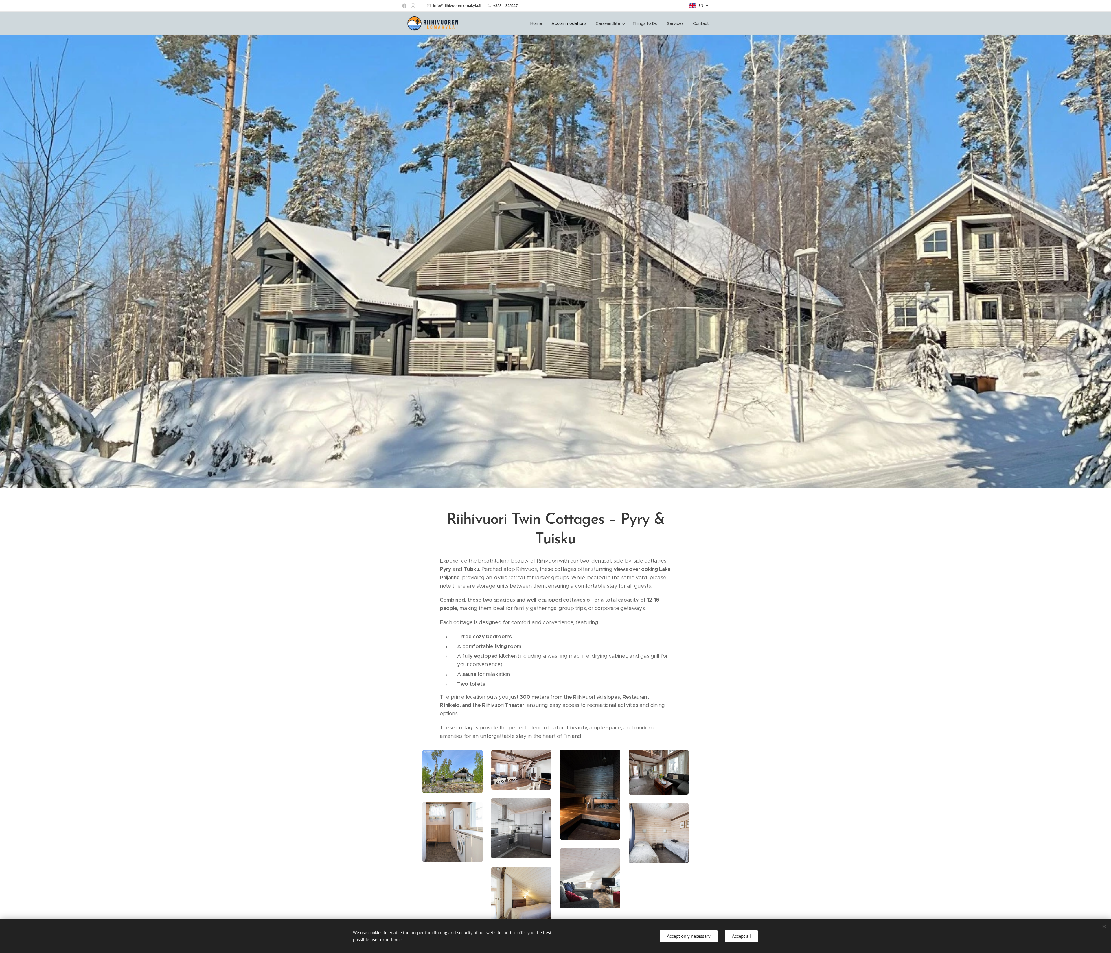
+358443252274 (506, 5)
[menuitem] (538, 23)
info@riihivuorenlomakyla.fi (457, 5)
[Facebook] (404, 6)
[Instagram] (413, 6)
